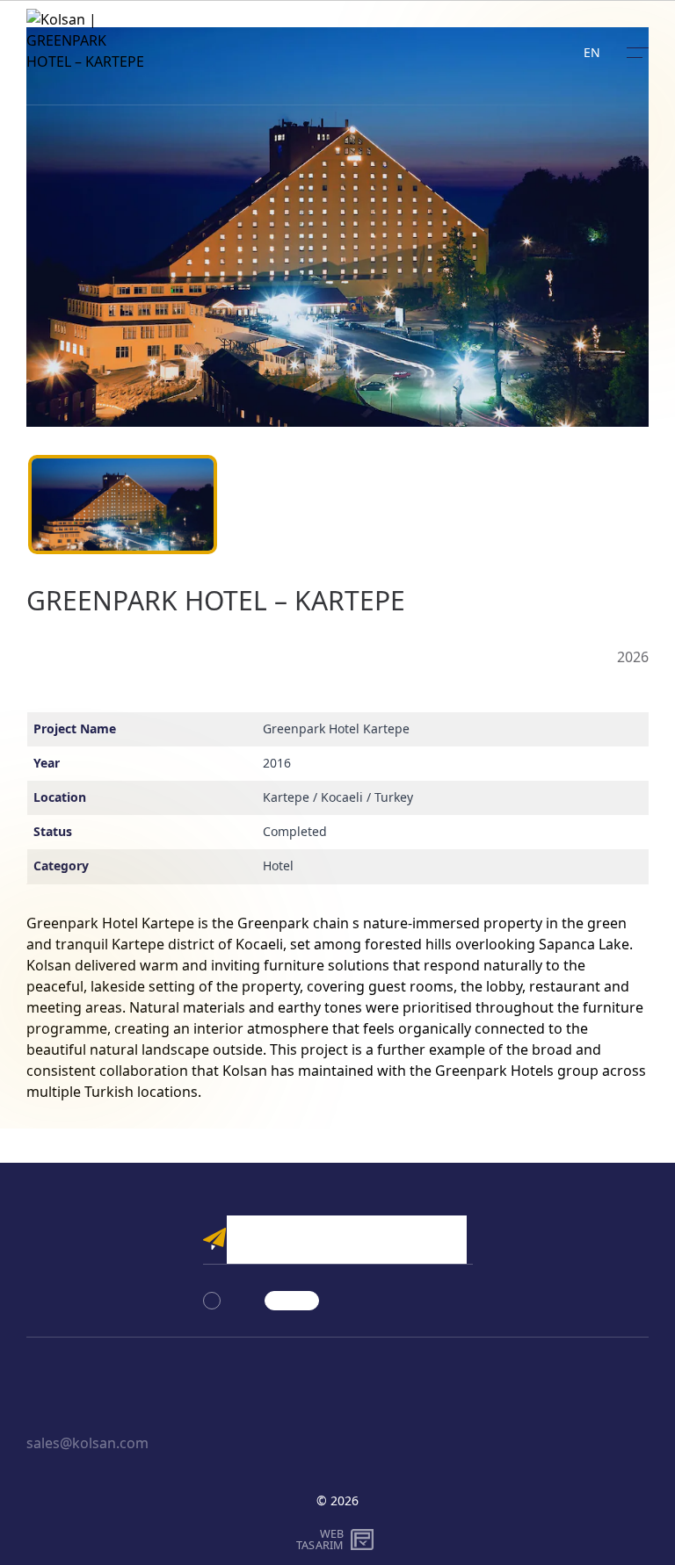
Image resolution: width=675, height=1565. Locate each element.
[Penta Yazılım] (364, 1539)
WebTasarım (320, 1539)
